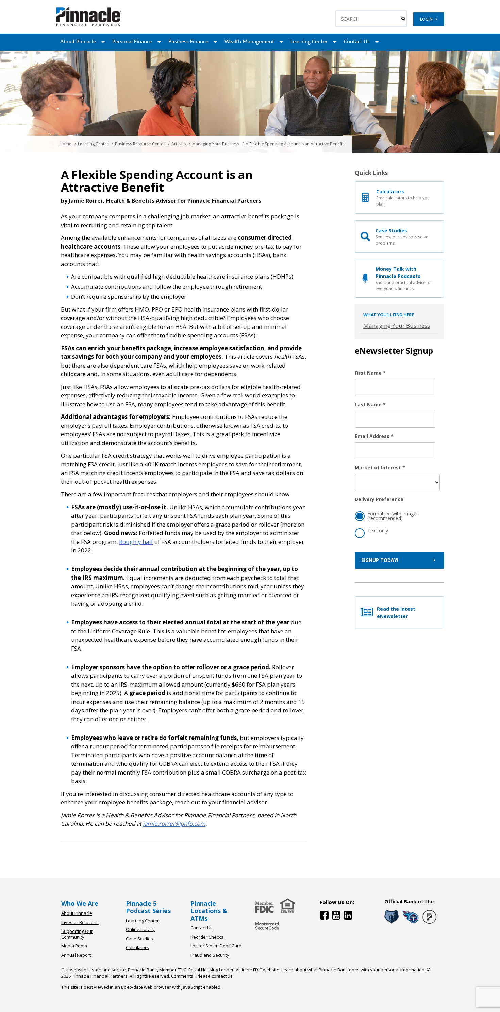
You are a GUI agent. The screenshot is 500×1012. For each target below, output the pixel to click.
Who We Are (79, 903)
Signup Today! (379, 560)
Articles (178, 144)
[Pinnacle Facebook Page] (326, 917)
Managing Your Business (215, 144)
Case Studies (139, 939)
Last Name (370, 404)
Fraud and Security (209, 955)
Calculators (137, 947)
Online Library (140, 929)
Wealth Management (249, 42)
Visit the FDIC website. (258, 969)
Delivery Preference (379, 499)
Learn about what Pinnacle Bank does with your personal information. (353, 969)
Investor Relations (80, 922)
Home (65, 144)
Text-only (377, 530)
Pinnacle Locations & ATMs (208, 910)
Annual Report (76, 955)
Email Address (374, 436)
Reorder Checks (206, 937)
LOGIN (428, 19)
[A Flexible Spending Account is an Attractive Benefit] (88, 25)
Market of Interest (380, 467)
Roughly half (136, 542)
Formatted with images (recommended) (393, 515)
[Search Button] (403, 18)
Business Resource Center (140, 144)
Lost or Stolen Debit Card (215, 946)
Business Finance (188, 42)
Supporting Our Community (77, 934)
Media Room (74, 946)
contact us (222, 976)
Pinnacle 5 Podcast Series (148, 907)
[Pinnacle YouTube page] (338, 917)
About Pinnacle (78, 42)
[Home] (267, 930)
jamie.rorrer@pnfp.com (174, 824)
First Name (370, 373)
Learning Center (309, 42)
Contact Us (357, 42)
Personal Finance (132, 42)
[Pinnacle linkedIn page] (349, 917)
